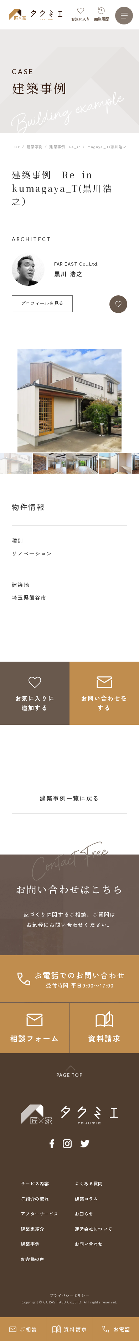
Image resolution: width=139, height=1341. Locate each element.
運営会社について (93, 1229)
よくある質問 (89, 1183)
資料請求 (75, 1329)
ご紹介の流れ (35, 1199)
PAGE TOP (69, 1075)
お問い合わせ (89, 1244)
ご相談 (28, 1329)
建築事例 (30, 1244)
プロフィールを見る (42, 303)
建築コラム (86, 1199)
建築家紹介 (32, 1229)
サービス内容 (35, 1183)
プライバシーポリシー (69, 1295)
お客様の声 (32, 1259)
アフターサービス (39, 1214)
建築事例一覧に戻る (69, 798)
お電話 (122, 1329)
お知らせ (84, 1214)
